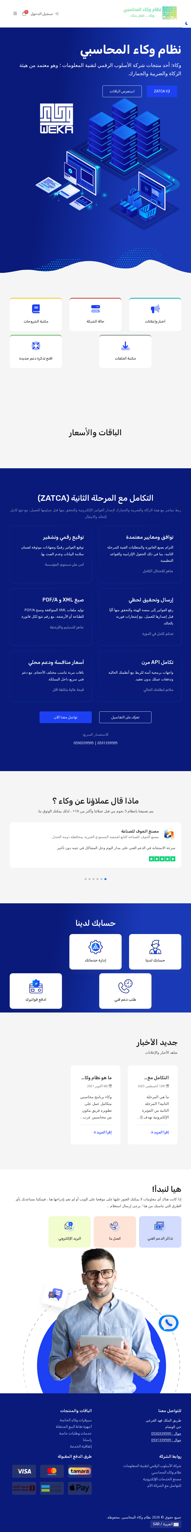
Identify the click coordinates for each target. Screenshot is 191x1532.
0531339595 (107, 742)
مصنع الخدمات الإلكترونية (162, 1479)
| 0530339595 (85, 742)
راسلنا (87, 1440)
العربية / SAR (163, 1524)
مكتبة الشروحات (36, 321)
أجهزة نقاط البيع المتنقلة (74, 1427)
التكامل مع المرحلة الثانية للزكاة (155, 1078)
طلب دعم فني (125, 999)
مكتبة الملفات (125, 358)
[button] (105, 879)
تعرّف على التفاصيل (125, 717)
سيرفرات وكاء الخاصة (76, 1420)
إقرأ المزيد (161, 1132)
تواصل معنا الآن (65, 717)
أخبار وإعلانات (155, 321)
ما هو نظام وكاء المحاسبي (97, 1078)
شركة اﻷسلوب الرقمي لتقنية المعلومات (152, 1466)
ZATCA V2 (162, 91)
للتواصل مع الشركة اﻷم (164, 1486)
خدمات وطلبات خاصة (75, 1433)
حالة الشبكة (95, 321)
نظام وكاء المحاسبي (166, 1472)
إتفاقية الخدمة (81, 1446)
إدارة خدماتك (95, 960)
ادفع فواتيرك (35, 999)
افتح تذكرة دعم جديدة (35, 358)
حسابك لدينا (155, 960)
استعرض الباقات (122, 91)
